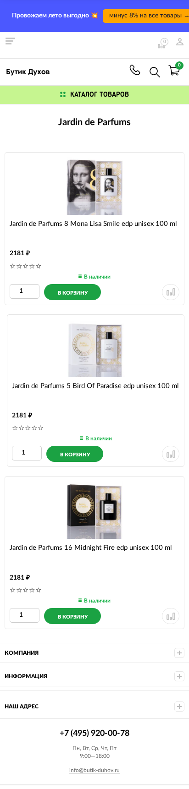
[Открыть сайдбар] (10, 41)
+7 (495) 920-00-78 (134, 70)
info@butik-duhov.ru (94, 770)
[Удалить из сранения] (170, 292)
